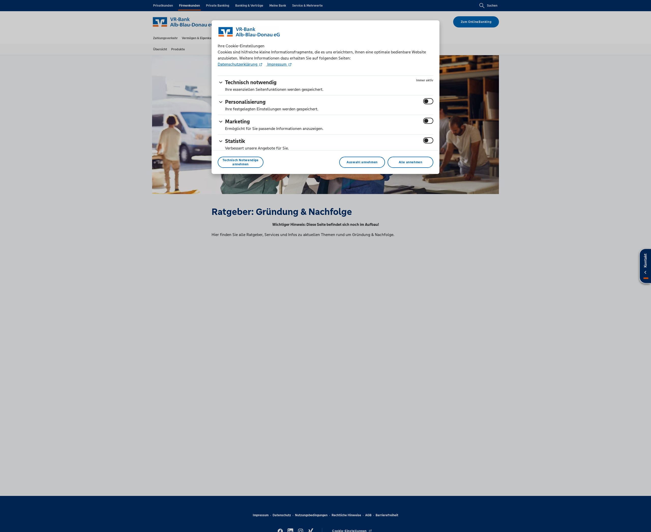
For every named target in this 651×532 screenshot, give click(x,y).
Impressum (277, 64)
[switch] (428, 101)
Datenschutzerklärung (238, 64)
